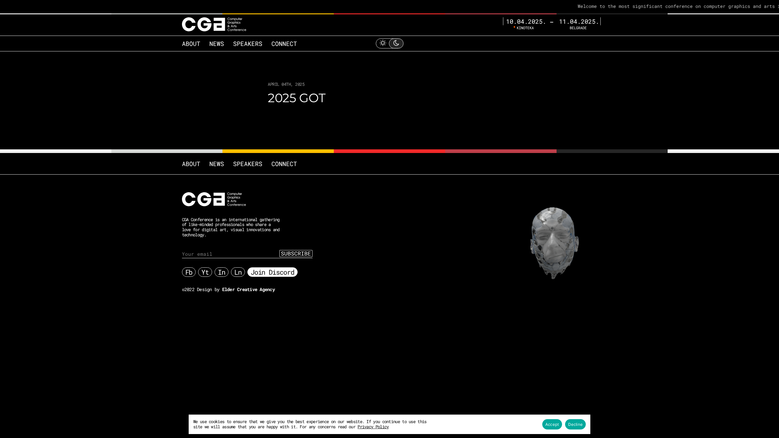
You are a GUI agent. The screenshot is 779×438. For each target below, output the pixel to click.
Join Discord (272, 272)
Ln (238, 272)
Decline (575, 424)
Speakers (247, 43)
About (191, 43)
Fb (189, 272)
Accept (552, 424)
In (221, 272)
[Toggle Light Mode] (389, 43)
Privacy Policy (373, 426)
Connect (284, 43)
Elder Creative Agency (248, 289)
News (216, 43)
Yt (205, 272)
